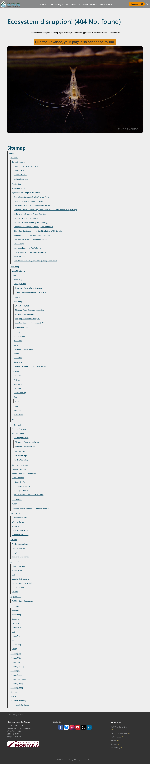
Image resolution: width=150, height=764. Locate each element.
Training (17, 297)
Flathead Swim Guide (20, 535)
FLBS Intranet (116, 737)
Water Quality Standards (24, 314)
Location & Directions (20, 579)
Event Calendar (18, 478)
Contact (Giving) (17, 662)
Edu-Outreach (72, 4)
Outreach (15, 623)
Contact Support (17, 675)
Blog (15, 397)
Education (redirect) (18, 700)
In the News (16, 636)
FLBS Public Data (18, 188)
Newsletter (18, 384)
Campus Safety (18, 587)
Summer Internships (20, 465)
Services (14, 540)
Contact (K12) (16, 671)
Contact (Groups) (17, 666)
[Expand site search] (147, 4)
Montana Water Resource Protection (29, 310)
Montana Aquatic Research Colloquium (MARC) (30, 508)
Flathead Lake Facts (20, 518)
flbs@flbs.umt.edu (14, 737)
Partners (17, 380)
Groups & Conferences (20, 557)
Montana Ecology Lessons (25, 446)
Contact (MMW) (17, 688)
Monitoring (56, 4)
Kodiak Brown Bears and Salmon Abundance (31, 239)
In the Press (18, 415)
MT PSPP (15, 371)
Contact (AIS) (16, 654)
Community (16, 644)
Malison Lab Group (21, 179)
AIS (13, 420)
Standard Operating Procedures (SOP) (29, 323)
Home (11, 153)
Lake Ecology (19, 244)
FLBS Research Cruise (22, 486)
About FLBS (105, 4)
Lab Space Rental (18, 548)
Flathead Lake (89, 4)
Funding (17, 332)
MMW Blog (18, 279)
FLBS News (15, 606)
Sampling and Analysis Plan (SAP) (27, 319)
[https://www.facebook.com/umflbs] (60, 727)
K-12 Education (18, 433)
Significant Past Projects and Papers (26, 192)
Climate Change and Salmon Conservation (30, 201)
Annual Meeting (20, 393)
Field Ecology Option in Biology (24, 473)
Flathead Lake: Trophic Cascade (26, 218)
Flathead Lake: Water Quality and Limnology (31, 222)
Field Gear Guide (21, 327)
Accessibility (115, 748)
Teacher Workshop (21, 460)
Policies (15, 592)
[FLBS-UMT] (10, 4)
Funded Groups (20, 336)
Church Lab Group (20, 170)
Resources (18, 341)
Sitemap (14, 692)
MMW (14, 275)
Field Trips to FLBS (21, 451)
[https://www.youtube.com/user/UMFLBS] (77, 727)
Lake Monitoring (18, 271)
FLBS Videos (17, 500)
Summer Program (19, 429)
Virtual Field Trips (20, 455)
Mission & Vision (18, 566)
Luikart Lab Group (20, 175)
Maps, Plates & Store (20, 530)
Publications (17, 184)
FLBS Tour (16, 504)
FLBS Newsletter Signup (20, 705)
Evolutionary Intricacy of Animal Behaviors (30, 214)
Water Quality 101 (22, 306)
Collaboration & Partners (23, 349)
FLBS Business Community (22, 601)
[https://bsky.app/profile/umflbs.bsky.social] (66, 727)
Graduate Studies (19, 469)
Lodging (15, 552)
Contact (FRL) (16, 658)
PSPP (17, 401)
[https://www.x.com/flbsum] (83, 727)
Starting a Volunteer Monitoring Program (31, 292)
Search (13, 696)
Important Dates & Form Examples (28, 288)
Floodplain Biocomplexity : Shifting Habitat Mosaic (33, 227)
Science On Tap (20, 482)
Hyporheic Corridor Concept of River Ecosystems (32, 235)
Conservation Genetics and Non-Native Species (32, 205)
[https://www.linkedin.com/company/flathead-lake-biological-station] (89, 727)
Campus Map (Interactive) (22, 583)
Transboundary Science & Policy (26, 166)
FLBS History (17, 570)
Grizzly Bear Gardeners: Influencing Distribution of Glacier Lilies (38, 231)
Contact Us (18, 358)
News (16, 345)
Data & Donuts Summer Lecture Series (28, 495)
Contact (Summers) (18, 679)
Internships (16, 627)
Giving (14, 649)
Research (42, 4)
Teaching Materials (21, 438)
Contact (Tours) (17, 683)
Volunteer (17, 388)
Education (16, 619)
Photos (16, 353)
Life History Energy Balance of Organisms (30, 252)
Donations (18, 362)
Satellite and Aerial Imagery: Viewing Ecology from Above (35, 261)
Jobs (13, 575)
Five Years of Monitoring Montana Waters (30, 366)
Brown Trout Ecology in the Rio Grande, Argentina (33, 197)
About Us (17, 375)
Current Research (19, 162)
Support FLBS (137, 4)
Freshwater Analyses (20, 544)
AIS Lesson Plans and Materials (27, 442)
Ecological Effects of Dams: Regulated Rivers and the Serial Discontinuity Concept (45, 210)
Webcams (15, 526)
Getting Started (20, 284)
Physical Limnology (21, 256)
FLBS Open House (21, 490)
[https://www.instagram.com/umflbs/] (72, 727)
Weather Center (18, 522)
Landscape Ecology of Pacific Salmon (28, 248)
